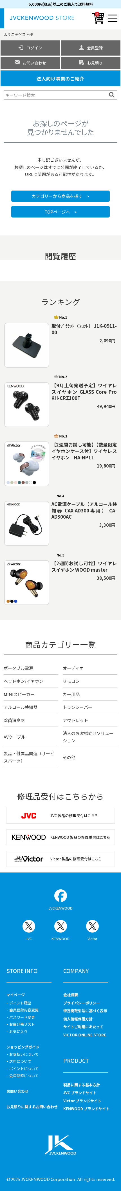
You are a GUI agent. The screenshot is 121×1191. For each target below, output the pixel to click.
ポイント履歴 (20, 1003)
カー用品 (71, 694)
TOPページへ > (60, 212)
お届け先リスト (22, 1024)
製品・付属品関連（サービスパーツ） (29, 757)
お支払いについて (24, 1054)
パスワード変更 (22, 1017)
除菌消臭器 (14, 720)
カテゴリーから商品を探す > (60, 196)
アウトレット (75, 720)
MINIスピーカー (19, 694)
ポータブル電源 (18, 668)
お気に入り (18, 1031)
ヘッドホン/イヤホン (23, 681)
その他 (69, 757)
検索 (112, 95)
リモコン (71, 681)
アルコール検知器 (20, 707)
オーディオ (73, 668)
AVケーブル (14, 737)
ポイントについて (24, 1068)
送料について (20, 1061)
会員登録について (24, 1075)
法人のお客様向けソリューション (88, 736)
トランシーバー (77, 707)
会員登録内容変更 (24, 1010)
